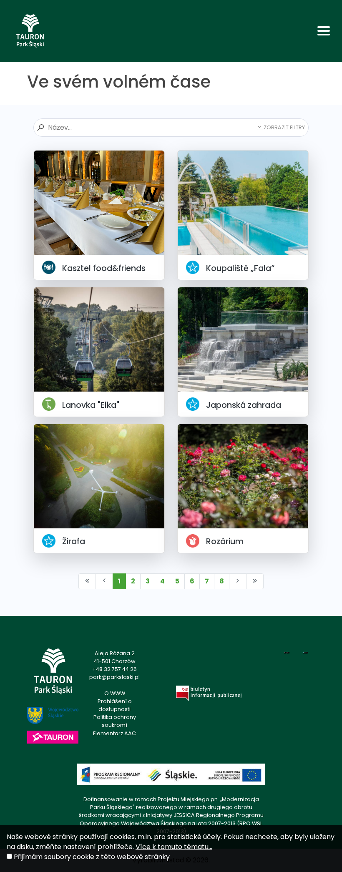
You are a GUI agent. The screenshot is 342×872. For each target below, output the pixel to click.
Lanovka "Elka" (90, 405)
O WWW (114, 693)
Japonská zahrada (243, 405)
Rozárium (225, 541)
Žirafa (73, 541)
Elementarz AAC (114, 733)
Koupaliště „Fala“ (240, 268)
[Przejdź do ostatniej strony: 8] (255, 581)
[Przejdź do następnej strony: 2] (237, 581)
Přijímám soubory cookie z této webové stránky (92, 857)
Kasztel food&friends (104, 268)
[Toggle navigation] (323, 31)
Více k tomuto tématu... (174, 847)
